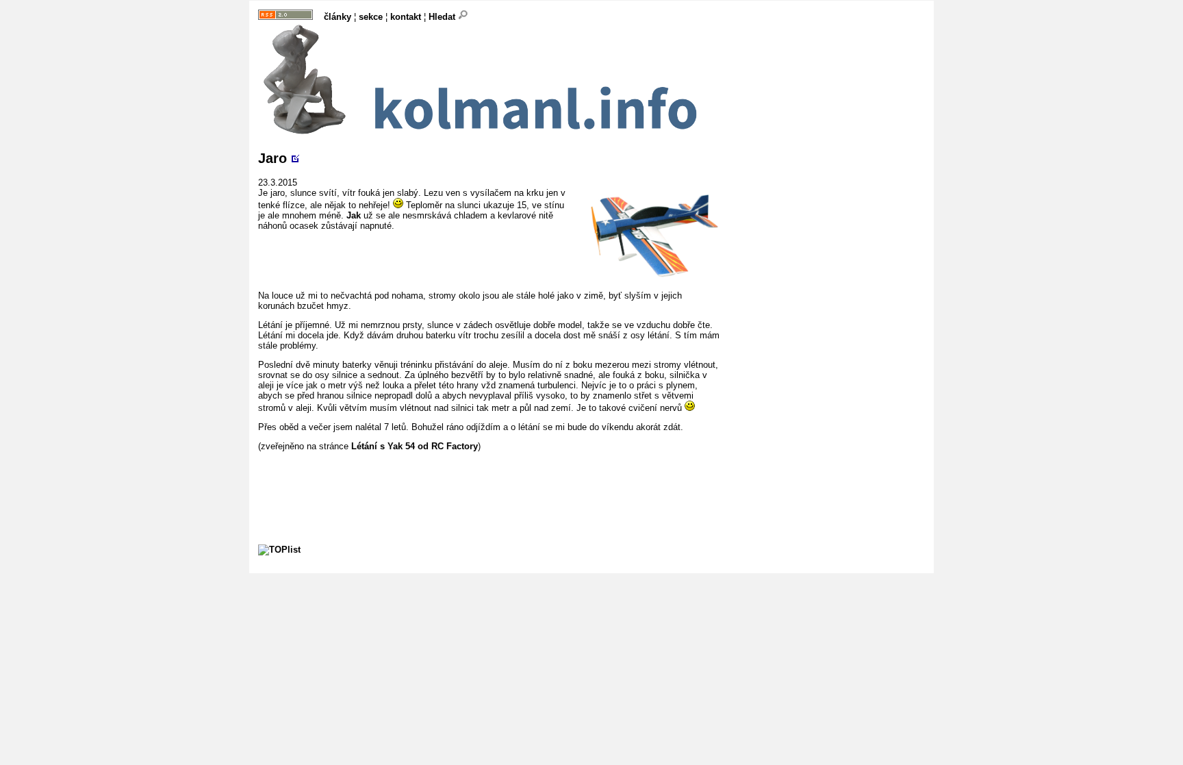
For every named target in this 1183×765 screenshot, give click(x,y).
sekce (371, 17)
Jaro (272, 158)
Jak (353, 215)
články (337, 17)
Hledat (443, 17)
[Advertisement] (507, 482)
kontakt (405, 17)
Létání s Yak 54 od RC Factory (414, 446)
